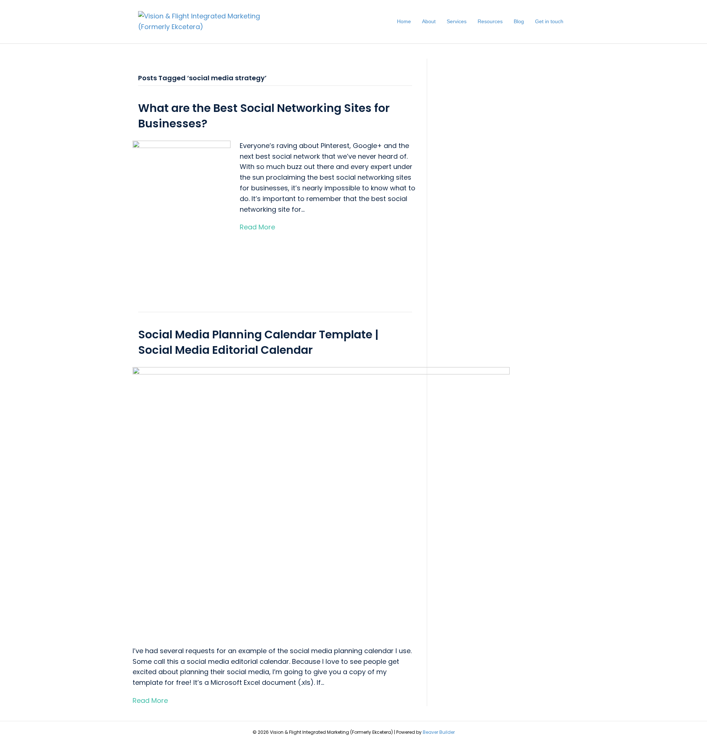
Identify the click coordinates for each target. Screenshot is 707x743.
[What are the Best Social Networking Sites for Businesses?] (182, 213)
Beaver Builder (439, 732)
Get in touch (549, 21)
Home (404, 21)
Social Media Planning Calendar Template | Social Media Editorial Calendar (258, 342)
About (429, 21)
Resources (490, 21)
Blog (519, 21)
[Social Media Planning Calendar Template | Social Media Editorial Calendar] (321, 501)
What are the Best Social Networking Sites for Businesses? (264, 115)
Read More (257, 227)
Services (457, 21)
